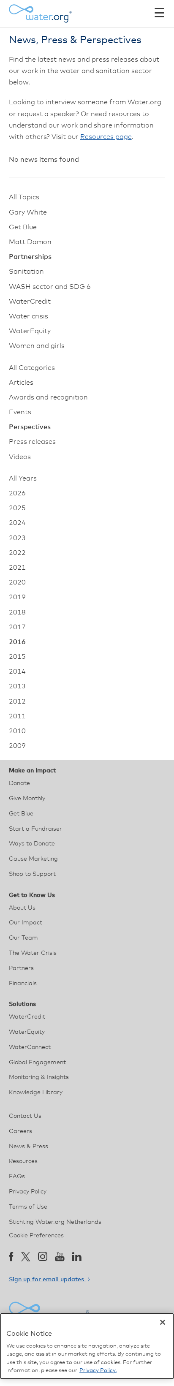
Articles (21, 382)
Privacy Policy (27, 1192)
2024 (17, 522)
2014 (17, 671)
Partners (21, 968)
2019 (17, 597)
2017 (17, 627)
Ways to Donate (32, 844)
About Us (22, 908)
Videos (20, 457)
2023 (17, 538)
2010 (17, 731)
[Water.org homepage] (40, 13)
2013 (17, 686)
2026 (17, 493)
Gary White (28, 212)
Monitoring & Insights (39, 1077)
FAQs (17, 1176)
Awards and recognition (48, 397)
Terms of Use (28, 1207)
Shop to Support (32, 874)
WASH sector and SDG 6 (50, 286)
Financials (23, 984)
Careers (20, 1131)
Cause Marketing (33, 859)
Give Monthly (27, 799)
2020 (17, 582)
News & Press (28, 1147)
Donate (19, 783)
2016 (17, 642)
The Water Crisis (33, 953)
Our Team (23, 938)
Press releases (32, 441)
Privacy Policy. (98, 1370)
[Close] (162, 1322)
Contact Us (25, 1116)
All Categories (32, 367)
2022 (17, 552)
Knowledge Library (36, 1092)
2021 (17, 567)
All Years (23, 478)
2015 (17, 656)
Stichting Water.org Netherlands (55, 1222)
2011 (17, 716)
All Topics (24, 197)
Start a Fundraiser (35, 829)
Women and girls (37, 345)
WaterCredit (30, 301)
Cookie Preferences (36, 1236)
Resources (23, 1161)
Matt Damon (30, 242)
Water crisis (28, 316)
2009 (17, 745)
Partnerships (30, 256)
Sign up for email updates (47, 1280)
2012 (17, 701)
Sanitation (26, 271)
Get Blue (23, 227)
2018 (17, 612)
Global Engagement (37, 1062)
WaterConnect (30, 1047)
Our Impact (25, 923)
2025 (17, 508)
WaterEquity (30, 331)
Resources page (106, 136)
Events (20, 412)
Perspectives (30, 427)
